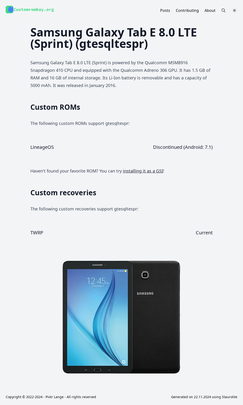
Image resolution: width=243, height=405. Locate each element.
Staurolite (229, 397)
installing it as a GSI (143, 171)
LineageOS (42, 147)
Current (204, 232)
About (210, 10)
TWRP (36, 232)
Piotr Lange (55, 397)
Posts (165, 10)
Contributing (187, 10)
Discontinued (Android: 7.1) (183, 147)
